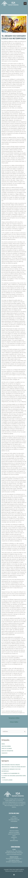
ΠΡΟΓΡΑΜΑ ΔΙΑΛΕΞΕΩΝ (14, 819)
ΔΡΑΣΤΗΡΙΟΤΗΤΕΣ (14, 840)
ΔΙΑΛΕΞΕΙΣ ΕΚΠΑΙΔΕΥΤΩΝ (7, 750)
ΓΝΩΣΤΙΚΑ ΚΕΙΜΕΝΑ (6, 746)
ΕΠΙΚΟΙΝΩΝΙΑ (14, 821)
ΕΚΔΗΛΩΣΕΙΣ (4, 753)
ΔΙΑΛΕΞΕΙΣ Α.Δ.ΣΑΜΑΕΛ (7, 748)
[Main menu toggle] (25, 3)
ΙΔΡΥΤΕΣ (14, 816)
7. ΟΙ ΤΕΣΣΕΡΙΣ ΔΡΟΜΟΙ (7, 780)
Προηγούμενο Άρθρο (14, 718)
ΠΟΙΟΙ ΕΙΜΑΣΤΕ (14, 818)
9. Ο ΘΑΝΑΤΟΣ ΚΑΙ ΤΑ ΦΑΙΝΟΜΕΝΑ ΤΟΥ (10, 773)
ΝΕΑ (14, 839)
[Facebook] (14, 874)
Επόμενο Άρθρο (14, 722)
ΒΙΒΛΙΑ (3, 744)
